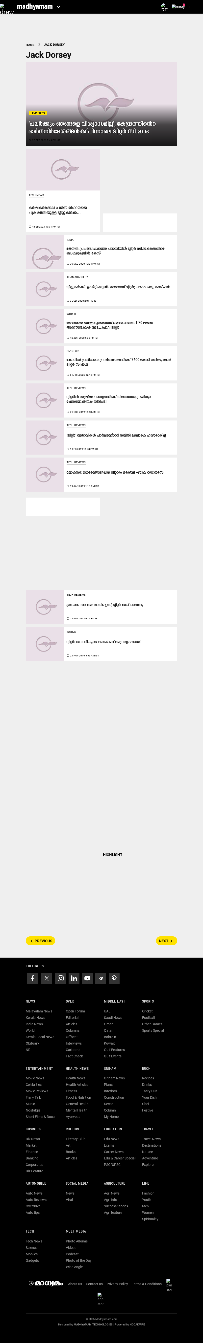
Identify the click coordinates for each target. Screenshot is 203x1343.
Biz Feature (34, 1171)
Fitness (71, 1091)
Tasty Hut (149, 1091)
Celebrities (34, 1085)
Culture (73, 1129)
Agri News (112, 1193)
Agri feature (113, 1213)
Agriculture (115, 1184)
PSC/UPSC (112, 1165)
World (71, 314)
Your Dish (149, 1097)
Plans (108, 1085)
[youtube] (87, 978)
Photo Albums (77, 1241)
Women (148, 1213)
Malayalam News (39, 1011)
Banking (32, 1158)
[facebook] (32, 978)
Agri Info (110, 1200)
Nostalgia (33, 1110)
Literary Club (75, 1139)
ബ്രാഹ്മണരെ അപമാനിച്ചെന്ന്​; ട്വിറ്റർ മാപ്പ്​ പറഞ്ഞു (105, 605)
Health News (77, 1069)
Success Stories (116, 1206)
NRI (28, 1050)
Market (31, 1145)
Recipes (148, 1078)
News (30, 1002)
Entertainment (39, 1069)
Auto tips (33, 1213)
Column (110, 1110)
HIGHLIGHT (112, 855)
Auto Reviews (36, 1200)
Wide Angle (74, 1267)
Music (30, 1104)
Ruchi (147, 1069)
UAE (107, 1011)
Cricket (147, 1011)
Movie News (35, 1078)
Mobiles (32, 1254)
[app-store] (101, 1299)
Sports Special (153, 1030)
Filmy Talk (33, 1097)
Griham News (114, 1078)
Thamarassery (77, 277)
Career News (114, 1152)
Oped (70, 1002)
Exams (109, 1145)
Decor (108, 1104)
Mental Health (76, 1110)
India (70, 240)
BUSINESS (33, 1129)
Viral (69, 1200)
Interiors (110, 1091)
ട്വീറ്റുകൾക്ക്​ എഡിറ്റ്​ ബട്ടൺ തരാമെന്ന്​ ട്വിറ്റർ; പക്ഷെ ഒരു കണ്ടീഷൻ (119, 287)
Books (71, 1152)
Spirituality (150, 1219)
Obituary (32, 1043)
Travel (148, 1129)
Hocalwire (137, 1324)
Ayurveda (73, 1117)
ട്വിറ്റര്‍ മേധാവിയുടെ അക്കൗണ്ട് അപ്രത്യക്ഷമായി (104, 642)
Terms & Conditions (147, 1284)
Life (145, 1184)
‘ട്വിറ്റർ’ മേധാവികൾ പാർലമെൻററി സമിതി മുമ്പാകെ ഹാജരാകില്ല (116, 436)
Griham (110, 1069)
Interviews (74, 1043)
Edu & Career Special (119, 1158)
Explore (147, 1165)
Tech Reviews (76, 388)
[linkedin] (74, 978)
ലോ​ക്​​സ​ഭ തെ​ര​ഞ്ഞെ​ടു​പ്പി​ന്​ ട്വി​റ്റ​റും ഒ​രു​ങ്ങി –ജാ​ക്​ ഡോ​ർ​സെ (115, 473)
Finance (32, 1152)
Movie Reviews (37, 1091)
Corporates (34, 1165)
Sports (148, 1002)
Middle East (114, 1002)
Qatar (108, 1030)
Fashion (148, 1193)
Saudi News (113, 1018)
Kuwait (109, 1043)
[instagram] (60, 978)
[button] (7, 7)
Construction (114, 1097)
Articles (71, 1024)
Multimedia (76, 1232)
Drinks (147, 1085)
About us (75, 1284)
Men (145, 1206)
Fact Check (74, 1056)
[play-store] (170, 1285)
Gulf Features (114, 1050)
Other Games (152, 1024)
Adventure (150, 1158)
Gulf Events (113, 1056)
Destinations (151, 1145)
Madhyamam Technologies (93, 1324)
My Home (111, 1117)
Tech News (38, 112)
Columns (72, 1030)
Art (68, 1145)
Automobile (36, 1184)
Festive (147, 1110)
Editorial (72, 1018)
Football (148, 1018)
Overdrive (33, 1206)
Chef (145, 1104)
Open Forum (75, 1011)
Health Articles (77, 1085)
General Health (77, 1104)
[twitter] (46, 978)
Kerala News (35, 1018)
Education (113, 1129)
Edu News (111, 1139)
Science (31, 1248)
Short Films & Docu (40, 1117)
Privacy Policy (117, 1284)
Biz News (73, 351)
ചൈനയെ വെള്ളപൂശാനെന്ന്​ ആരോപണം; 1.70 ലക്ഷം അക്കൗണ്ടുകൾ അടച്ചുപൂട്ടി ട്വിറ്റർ (110, 325)
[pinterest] (114, 978)
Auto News (34, 1193)
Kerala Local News (40, 1037)
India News (34, 1024)
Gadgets (32, 1260)
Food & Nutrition (78, 1097)
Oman (108, 1024)
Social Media (77, 1184)
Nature (147, 1152)
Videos (71, 1248)
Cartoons (73, 1050)
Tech (30, 1232)
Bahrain (110, 1037)
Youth (146, 1200)
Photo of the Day (79, 1260)
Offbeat (72, 1037)
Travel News (151, 1139)
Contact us (94, 1284)
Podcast (72, 1254)
